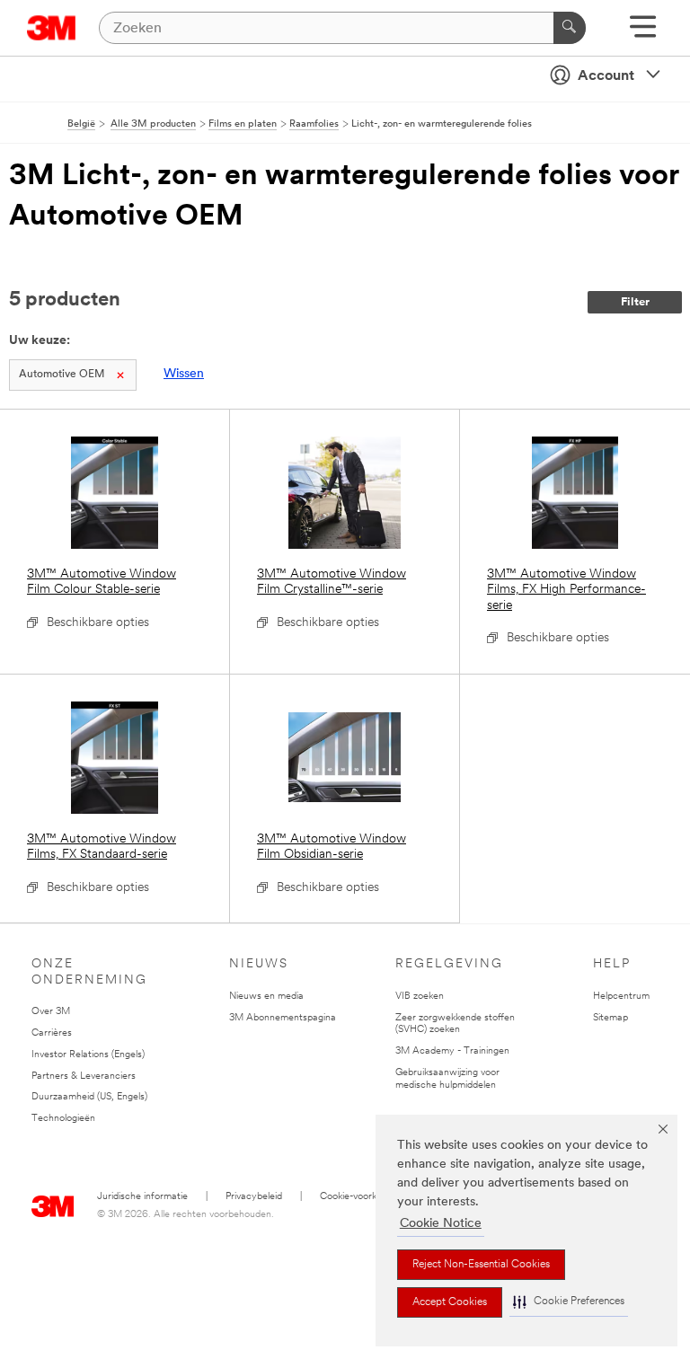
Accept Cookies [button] (449, 1302)
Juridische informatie (142, 1197)
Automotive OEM (61, 374)
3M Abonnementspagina (282, 1018)
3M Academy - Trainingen (452, 1051)
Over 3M (50, 1012)
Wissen (184, 374)
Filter (635, 302)
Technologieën (63, 1119)
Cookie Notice (441, 1224)
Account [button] (606, 76)
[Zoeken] (569, 28)
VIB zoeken (419, 997)
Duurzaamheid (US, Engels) (89, 1097)
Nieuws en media (266, 997)
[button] (568, 1302)
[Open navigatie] (643, 33)
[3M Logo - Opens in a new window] (51, 27)
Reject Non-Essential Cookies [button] (481, 1264)
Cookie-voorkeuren (361, 1197)
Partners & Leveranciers (83, 1076)
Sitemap (610, 1018)
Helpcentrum (621, 997)
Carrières (51, 1033)
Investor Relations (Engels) (88, 1055)
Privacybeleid (254, 1197)
